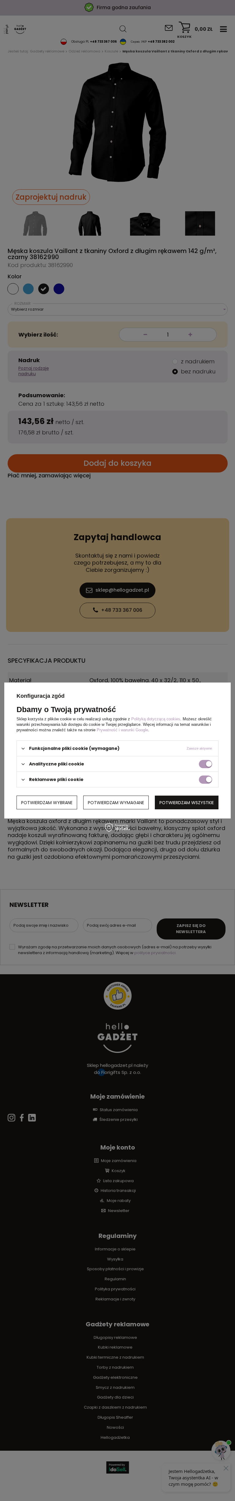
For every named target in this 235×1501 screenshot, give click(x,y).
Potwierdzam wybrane (47, 802)
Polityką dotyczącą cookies (155, 719)
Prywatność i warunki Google (122, 730)
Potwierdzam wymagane (116, 802)
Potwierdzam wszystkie (186, 802)
